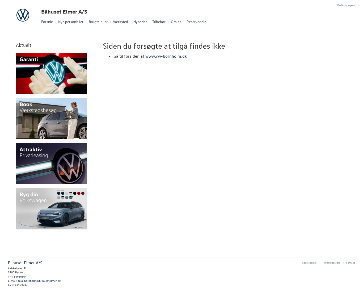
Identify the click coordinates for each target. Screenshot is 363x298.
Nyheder (140, 21)
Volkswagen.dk (348, 5)
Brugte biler (98, 21)
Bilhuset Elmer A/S (64, 12)
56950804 (20, 276)
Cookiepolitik (309, 263)
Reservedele (196, 21)
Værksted (120, 21)
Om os (176, 21)
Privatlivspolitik (331, 263)
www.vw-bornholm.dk (166, 56)
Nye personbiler (70, 21)
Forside (47, 21)
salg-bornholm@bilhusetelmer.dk (39, 281)
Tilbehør (159, 21)
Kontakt (350, 263)
